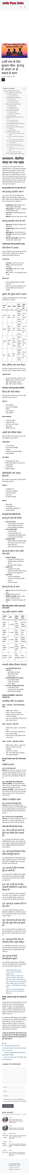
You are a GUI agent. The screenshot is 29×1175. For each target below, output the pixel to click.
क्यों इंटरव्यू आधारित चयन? (13, 94)
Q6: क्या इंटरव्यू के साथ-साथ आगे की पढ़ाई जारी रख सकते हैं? (16, 146)
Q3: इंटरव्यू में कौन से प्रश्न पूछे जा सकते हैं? (16, 139)
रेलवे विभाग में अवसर (12, 99)
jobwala (3, 76)
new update (12, 1133)
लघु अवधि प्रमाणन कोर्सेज (13, 120)
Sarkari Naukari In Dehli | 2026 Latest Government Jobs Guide (16, 1128)
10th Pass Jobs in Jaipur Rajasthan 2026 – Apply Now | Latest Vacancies (17, 1137)
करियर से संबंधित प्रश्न (12, 130)
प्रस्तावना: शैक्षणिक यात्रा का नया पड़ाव (11, 91)
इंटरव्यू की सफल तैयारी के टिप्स (12, 110)
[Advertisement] (14, 26)
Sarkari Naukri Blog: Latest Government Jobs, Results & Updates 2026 (14, 972)
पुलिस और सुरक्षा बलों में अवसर (14, 100)
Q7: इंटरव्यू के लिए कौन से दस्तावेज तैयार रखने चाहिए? (16, 149)
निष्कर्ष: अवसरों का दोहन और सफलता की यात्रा (15, 153)
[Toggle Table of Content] (23, 88)
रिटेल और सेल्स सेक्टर (12, 105)
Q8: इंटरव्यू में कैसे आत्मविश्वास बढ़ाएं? (15, 151)
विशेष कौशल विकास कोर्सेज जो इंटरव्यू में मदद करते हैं (15, 118)
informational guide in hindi (9, 1048)
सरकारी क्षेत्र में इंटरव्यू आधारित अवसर (14, 97)
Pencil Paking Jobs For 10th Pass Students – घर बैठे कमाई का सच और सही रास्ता (16, 985)
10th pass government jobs (11, 1045)
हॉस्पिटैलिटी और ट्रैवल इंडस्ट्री (14, 108)
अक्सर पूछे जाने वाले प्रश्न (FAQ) (13, 131)
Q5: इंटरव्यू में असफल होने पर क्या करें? (15, 144)
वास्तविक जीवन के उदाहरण (13, 125)
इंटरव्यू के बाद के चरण (12, 115)
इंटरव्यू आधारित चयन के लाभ (13, 96)
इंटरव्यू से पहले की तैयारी (13, 112)
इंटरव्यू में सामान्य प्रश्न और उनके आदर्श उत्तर (15, 127)
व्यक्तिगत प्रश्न (11, 128)
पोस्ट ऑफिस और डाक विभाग (13, 102)
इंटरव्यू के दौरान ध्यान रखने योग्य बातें (15, 113)
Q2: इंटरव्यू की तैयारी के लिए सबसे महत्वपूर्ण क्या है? (16, 137)
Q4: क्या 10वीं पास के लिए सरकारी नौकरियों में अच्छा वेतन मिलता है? (16, 142)
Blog (10, 1117)
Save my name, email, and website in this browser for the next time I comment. (15, 1100)
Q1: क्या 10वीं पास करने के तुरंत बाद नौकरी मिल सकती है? (17, 134)
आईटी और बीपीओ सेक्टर (13, 107)
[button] (21, 7)
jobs (3, 79)
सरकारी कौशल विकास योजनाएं (14, 121)
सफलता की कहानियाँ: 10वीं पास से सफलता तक (15, 123)
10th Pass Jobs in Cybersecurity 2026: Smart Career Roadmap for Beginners (15, 991)
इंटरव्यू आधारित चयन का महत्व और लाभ (14, 92)
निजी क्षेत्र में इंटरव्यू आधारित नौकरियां (14, 104)
